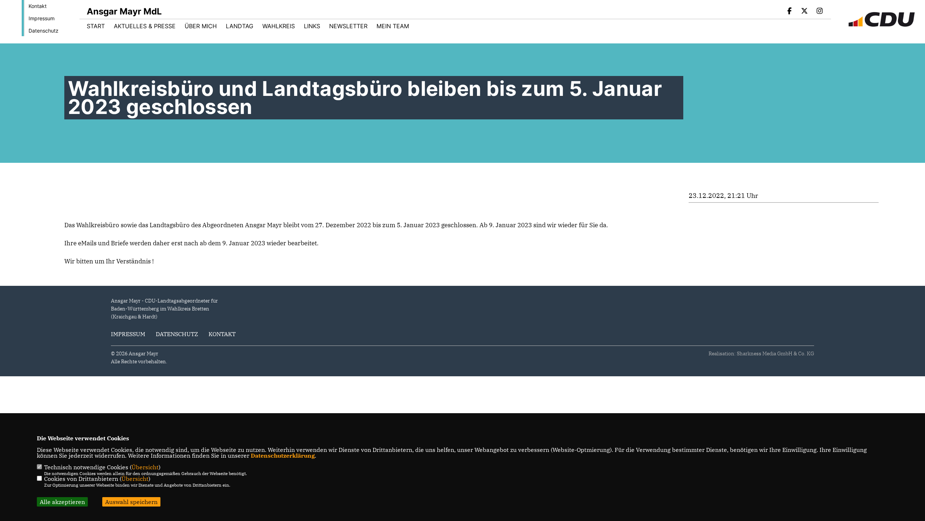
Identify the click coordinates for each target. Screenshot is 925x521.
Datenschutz (44, 30)
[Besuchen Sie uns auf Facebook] (789, 11)
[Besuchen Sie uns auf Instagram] (819, 11)
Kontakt (38, 6)
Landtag (239, 26)
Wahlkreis (278, 26)
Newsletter (348, 26)
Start (96, 26)
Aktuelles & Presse (145, 26)
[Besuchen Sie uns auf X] (804, 11)
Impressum (42, 18)
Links (312, 26)
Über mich (201, 26)
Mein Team (393, 26)
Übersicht (145, 467)
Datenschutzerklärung (283, 455)
